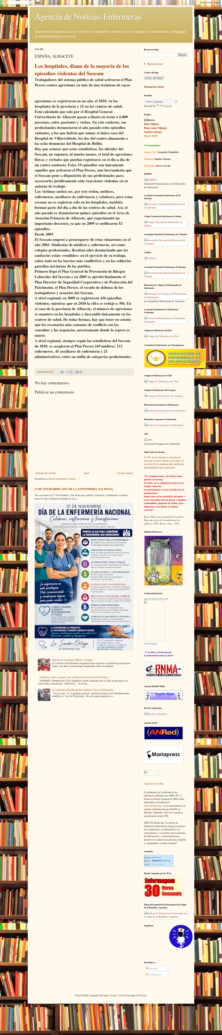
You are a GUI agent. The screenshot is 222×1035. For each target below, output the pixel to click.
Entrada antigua (125, 473)
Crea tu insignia (150, 644)
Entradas (152, 968)
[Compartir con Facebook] (77, 372)
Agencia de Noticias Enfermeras (88, 16)
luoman (113, 995)
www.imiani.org (153, 805)
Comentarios (154, 974)
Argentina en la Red (154, 783)
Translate (167, 106)
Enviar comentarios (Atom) (62, 478)
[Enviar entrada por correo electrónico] (61, 371)
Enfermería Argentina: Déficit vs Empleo (72, 659)
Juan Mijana (151, 124)
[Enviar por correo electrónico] (67, 372)
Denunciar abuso (154, 87)
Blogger (143, 995)
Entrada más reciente (46, 473)
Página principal (155, 63)
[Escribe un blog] (70, 372)
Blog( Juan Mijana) (155, 128)
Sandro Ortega (153, 132)
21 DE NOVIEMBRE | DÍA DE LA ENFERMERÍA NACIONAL (74, 489)
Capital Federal (158, 864)
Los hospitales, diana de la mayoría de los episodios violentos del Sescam (82, 69)
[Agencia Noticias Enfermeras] (154, 640)
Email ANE (150, 136)
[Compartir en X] (74, 372)
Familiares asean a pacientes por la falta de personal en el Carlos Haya (74, 677)
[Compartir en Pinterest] (80, 372)
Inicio (86, 473)
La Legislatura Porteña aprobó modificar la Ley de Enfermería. (83, 689)
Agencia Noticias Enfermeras (156, 599)
